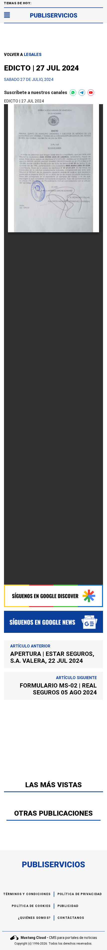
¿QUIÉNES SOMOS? (34, 918)
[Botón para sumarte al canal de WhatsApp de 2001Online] (73, 92)
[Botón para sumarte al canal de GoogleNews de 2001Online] (53, 622)
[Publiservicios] (53, 15)
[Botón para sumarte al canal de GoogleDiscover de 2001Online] (53, 596)
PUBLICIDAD (67, 906)
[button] (7, 15)
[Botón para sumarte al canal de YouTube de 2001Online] (91, 92)
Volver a (23, 54)
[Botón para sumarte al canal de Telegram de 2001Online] (82, 92)
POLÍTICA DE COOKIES (31, 906)
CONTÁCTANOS (70, 918)
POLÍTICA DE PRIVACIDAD (79, 894)
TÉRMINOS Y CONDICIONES (27, 894)
